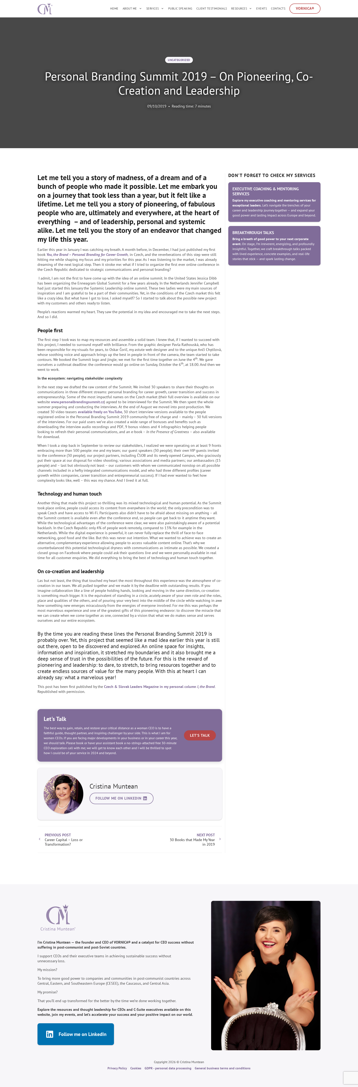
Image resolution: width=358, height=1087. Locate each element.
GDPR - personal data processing (168, 1068)
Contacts (278, 8)
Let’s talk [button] (200, 735)
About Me (130, 8)
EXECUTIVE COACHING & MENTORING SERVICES (265, 191)
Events (261, 8)
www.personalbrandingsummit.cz (77, 401)
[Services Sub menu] (162, 8)
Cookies (135, 1068)
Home (114, 8)
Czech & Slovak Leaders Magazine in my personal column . (159, 686)
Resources (239, 8)
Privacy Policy (117, 1068)
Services (152, 8)
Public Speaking (180, 8)
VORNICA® (305, 8)
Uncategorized (179, 60)
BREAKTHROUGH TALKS (253, 232)
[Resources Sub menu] (250, 8)
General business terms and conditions (222, 1068)
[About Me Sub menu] (140, 8)
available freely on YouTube (100, 411)
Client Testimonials (211, 8)
